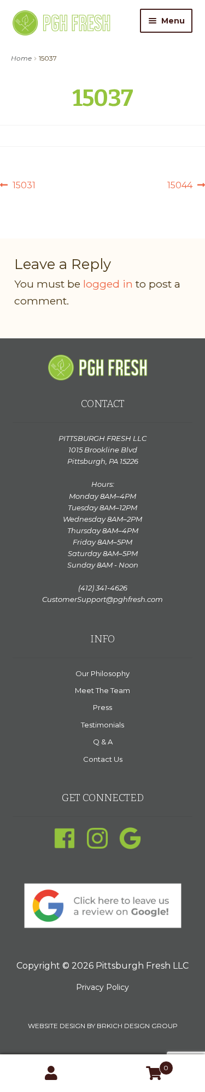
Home (21, 58)
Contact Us (102, 759)
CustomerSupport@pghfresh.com (102, 599)
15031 (24, 186)
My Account (51, 1073)
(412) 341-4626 (102, 587)
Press (102, 707)
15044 (179, 186)
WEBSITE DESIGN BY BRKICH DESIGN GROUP (103, 1026)
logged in (108, 283)
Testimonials (102, 724)
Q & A (103, 741)
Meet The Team (102, 690)
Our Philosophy (102, 673)
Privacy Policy (102, 987)
